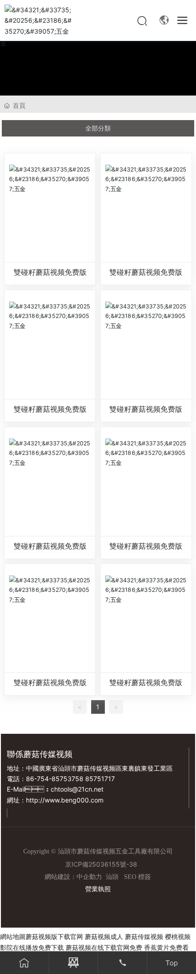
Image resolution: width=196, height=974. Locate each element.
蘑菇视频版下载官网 (54, 936)
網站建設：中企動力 (73, 876)
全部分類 (98, 128)
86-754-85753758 (54, 778)
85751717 (100, 778)
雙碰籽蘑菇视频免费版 (50, 272)
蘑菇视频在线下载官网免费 (104, 947)
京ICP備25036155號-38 (101, 864)
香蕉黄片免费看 (166, 947)
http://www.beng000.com (64, 800)
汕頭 (112, 876)
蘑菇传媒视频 (144, 936)
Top (171, 963)
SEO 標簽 (137, 876)
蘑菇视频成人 (104, 936)
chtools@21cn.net (77, 789)
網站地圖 (13, 936)
